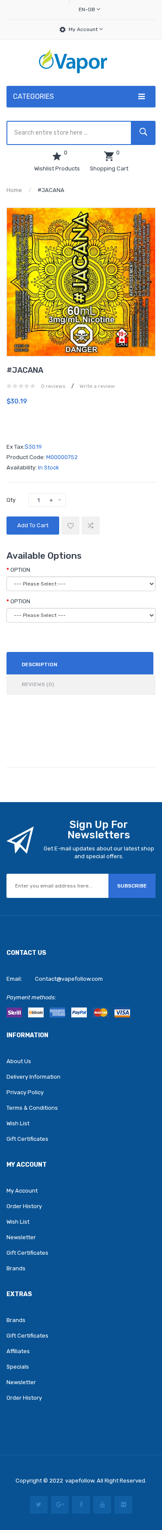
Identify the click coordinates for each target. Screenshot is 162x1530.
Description (39, 664)
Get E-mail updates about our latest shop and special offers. (99, 852)
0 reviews (53, 386)
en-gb (87, 9)
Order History (24, 1206)
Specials (17, 1366)
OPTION (20, 570)
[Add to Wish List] (70, 525)
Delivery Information (33, 1077)
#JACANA (51, 190)
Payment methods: (31, 997)
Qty (11, 500)
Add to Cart (32, 525)
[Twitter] (39, 1505)
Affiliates (18, 1351)
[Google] (60, 1505)
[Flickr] (123, 1505)
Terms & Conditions (32, 1108)
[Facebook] (81, 1505)
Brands (15, 1268)
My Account (84, 29)
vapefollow (79, 1480)
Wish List (17, 1123)
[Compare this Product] (91, 525)
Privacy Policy (25, 1092)
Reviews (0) (38, 684)
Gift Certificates (27, 1139)
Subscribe (132, 886)
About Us (18, 1061)
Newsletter (21, 1237)
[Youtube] (102, 1505)
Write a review (97, 386)
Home (14, 190)
